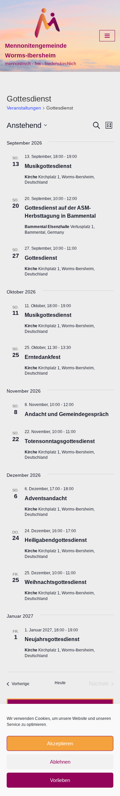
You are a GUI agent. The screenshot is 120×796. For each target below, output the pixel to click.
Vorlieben (60, 780)
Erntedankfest (42, 357)
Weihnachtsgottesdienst (55, 582)
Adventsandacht (46, 498)
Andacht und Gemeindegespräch (67, 414)
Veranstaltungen (24, 108)
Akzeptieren (60, 743)
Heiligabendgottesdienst (56, 540)
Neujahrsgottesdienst (52, 639)
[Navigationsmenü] (107, 35)
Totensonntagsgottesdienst (60, 441)
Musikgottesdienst (48, 166)
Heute (60, 682)
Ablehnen (60, 762)
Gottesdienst (41, 258)
